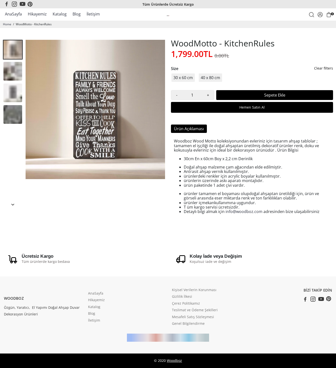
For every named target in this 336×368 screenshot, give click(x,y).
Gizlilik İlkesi (182, 297)
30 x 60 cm (183, 77)
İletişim (93, 14)
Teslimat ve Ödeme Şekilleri (195, 310)
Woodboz (174, 360)
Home (7, 24)
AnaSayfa (13, 14)
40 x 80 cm (210, 77)
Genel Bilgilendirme (188, 324)
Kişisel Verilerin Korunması (194, 290)
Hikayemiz (37, 14)
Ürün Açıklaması (189, 128)
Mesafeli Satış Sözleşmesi (193, 317)
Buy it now (252, 107)
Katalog (60, 14)
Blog (77, 14)
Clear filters (323, 68)
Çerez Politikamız (186, 304)
